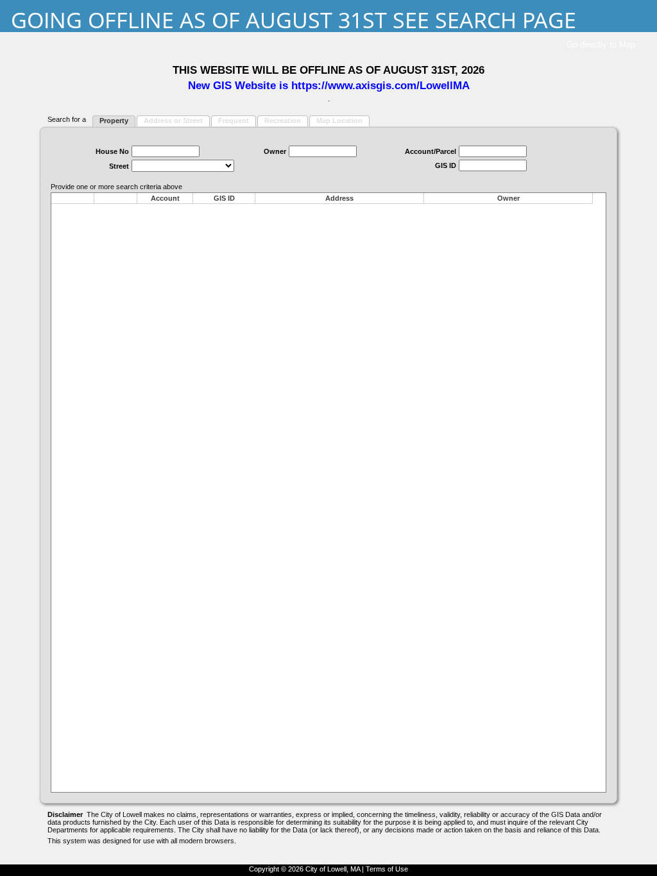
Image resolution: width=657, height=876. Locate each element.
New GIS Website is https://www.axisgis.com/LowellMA (329, 85)
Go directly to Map (601, 44)
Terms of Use (387, 869)
